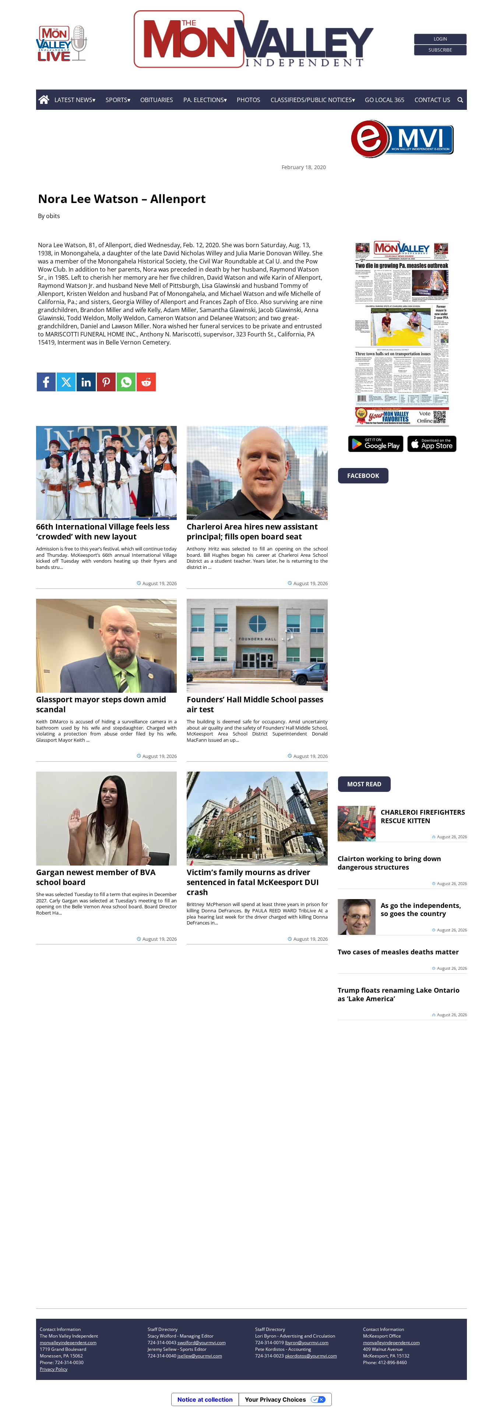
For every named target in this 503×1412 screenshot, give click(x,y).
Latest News (73, 100)
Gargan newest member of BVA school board (95, 877)
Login (440, 39)
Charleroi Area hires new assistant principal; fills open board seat (252, 531)
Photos (248, 100)
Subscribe (440, 50)
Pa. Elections (203, 100)
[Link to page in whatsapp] (126, 382)
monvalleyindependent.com (68, 1342)
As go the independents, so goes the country (421, 909)
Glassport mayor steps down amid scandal (101, 704)
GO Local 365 (384, 100)
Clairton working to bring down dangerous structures (389, 862)
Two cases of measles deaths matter (398, 951)
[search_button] (460, 100)
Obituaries (156, 100)
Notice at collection (205, 1399)
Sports (116, 100)
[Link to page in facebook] (46, 382)
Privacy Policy (53, 1369)
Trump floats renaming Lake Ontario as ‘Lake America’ (399, 994)
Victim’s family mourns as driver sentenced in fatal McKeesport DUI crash (253, 882)
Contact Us (432, 100)
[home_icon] (43, 100)
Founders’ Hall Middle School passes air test (255, 704)
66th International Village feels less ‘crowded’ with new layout (102, 531)
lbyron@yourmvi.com (306, 1342)
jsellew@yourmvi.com (199, 1356)
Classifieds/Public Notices (311, 100)
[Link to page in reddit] (146, 382)
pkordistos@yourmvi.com (311, 1356)
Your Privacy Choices (275, 1399)
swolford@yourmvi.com (201, 1342)
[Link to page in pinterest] (106, 382)
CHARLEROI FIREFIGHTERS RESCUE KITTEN (423, 816)
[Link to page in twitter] (66, 382)
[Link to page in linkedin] (86, 382)
